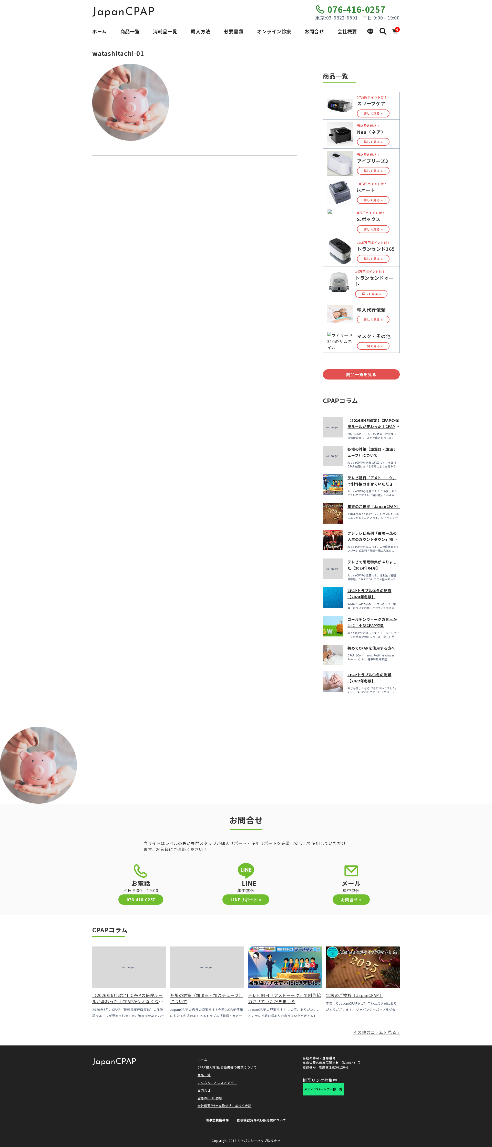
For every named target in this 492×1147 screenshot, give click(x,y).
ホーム (99, 31)
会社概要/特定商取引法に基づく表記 (225, 1105)
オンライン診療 (274, 31)
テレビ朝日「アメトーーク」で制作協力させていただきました (372, 484)
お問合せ (314, 31)
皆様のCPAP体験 (210, 1098)
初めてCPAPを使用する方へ (371, 648)
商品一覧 (130, 31)
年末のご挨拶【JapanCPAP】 (373, 506)
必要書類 (233, 31)
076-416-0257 (356, 9)
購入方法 (200, 31)
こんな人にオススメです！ (217, 1082)
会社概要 (347, 31)
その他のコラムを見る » (376, 1032)
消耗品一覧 (165, 31)
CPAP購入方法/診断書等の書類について (227, 1067)
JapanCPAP (123, 12)
